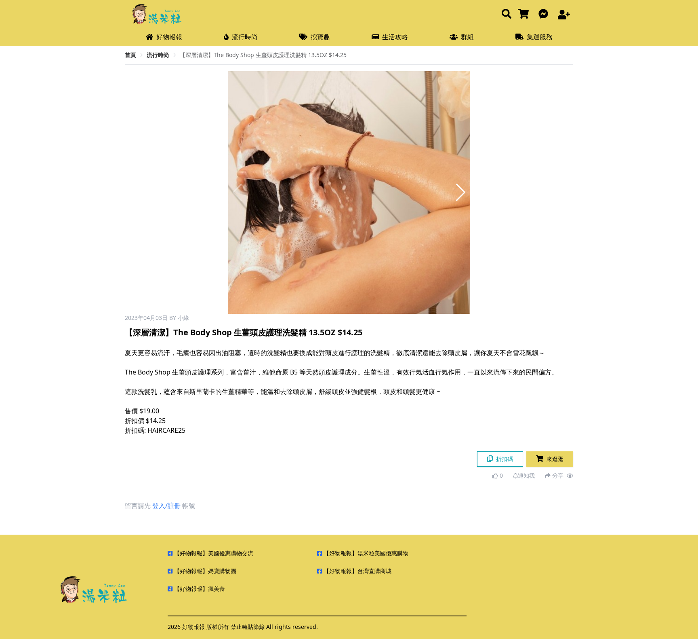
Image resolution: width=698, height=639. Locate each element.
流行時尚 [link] (158, 55)
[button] (460, 192)
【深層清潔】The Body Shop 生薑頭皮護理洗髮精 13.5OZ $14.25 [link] (263, 55)
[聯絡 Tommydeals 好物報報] (544, 14)
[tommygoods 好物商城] (525, 14)
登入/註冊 (166, 505)
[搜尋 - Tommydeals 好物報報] (506, 14)
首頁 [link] (130, 55)
